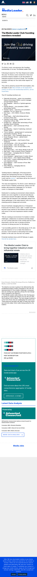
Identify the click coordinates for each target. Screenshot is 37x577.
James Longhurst (18, 29)
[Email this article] (10, 64)
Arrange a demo (13, 396)
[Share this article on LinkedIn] (5, 64)
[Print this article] (13, 64)
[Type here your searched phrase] (27, 15)
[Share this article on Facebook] (8, 64)
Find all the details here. (9, 239)
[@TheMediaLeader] (31, 15)
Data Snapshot (11, 366)
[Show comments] (26, 29)
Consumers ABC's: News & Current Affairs (13, 428)
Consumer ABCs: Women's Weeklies (11, 425)
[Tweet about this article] (2, 64)
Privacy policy (22, 574)
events (13, 178)
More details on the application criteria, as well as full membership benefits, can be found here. (18, 89)
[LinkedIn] (34, 15)
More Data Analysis (11, 434)
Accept (14, 574)
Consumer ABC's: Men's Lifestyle (11, 430)
